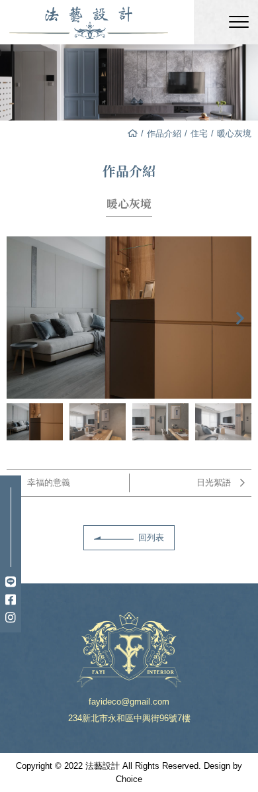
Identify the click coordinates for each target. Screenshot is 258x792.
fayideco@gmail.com (129, 702)
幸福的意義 (48, 482)
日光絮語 (213, 482)
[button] (240, 317)
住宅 (199, 133)
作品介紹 (164, 133)
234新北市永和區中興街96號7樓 (129, 718)
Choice (129, 779)
